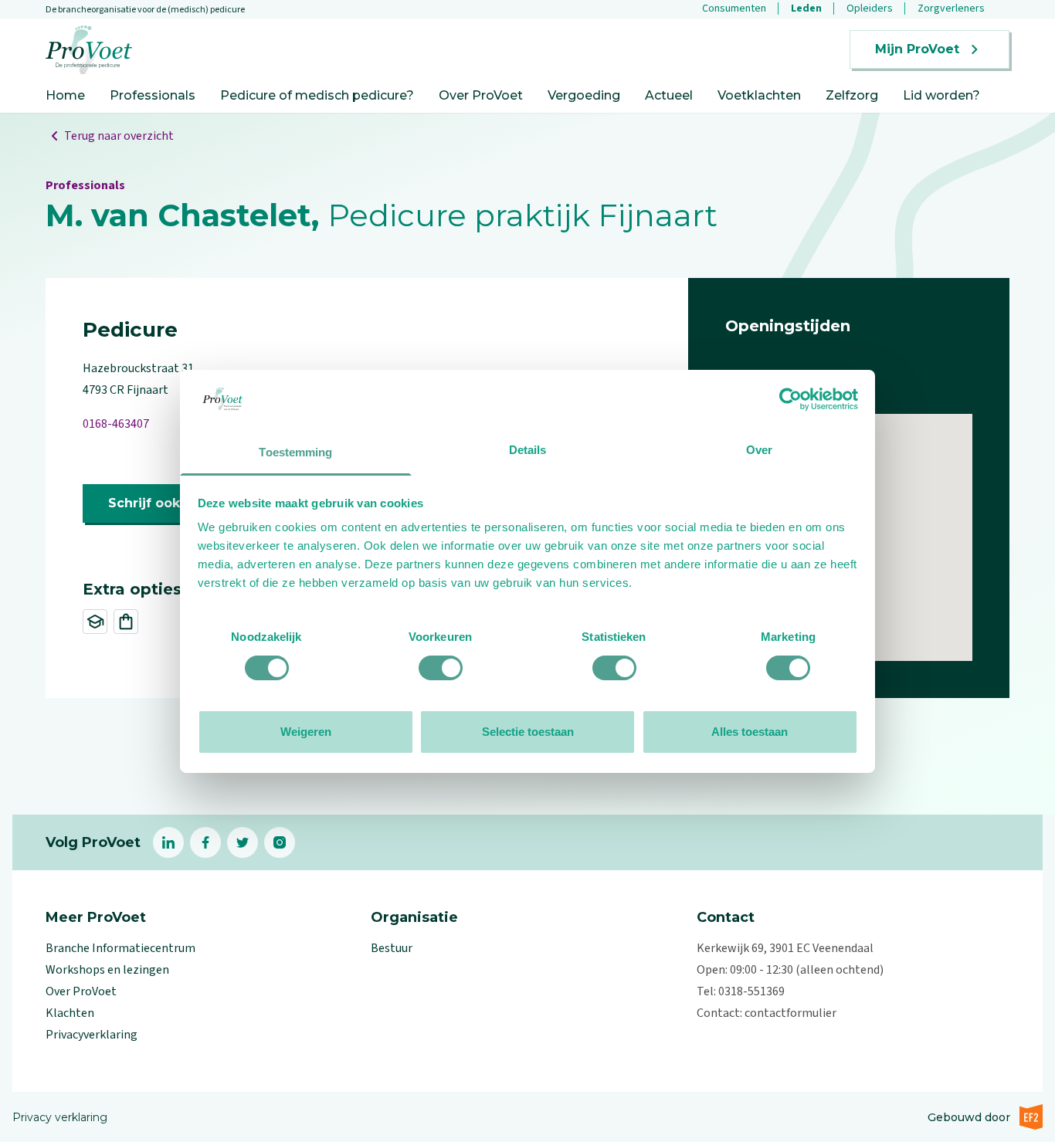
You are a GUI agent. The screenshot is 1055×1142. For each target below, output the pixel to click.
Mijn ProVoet (917, 49)
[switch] (441, 668)
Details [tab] (528, 449)
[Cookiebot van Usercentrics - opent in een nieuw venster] (790, 399)
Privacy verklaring (59, 1117)
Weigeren (305, 731)
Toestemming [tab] (295, 452)
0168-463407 (116, 423)
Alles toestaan (749, 731)
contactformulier (790, 1013)
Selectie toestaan (528, 731)
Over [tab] (759, 449)
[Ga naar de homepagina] (89, 49)
